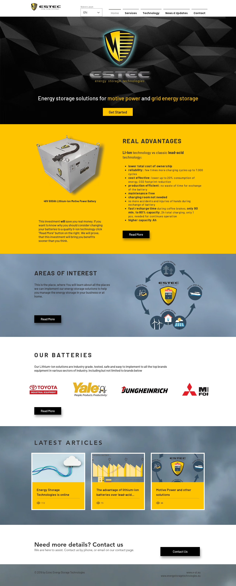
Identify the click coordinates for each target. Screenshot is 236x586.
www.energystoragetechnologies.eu (181, 575)
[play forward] (203, 390)
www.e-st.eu (193, 572)
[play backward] (32, 390)
